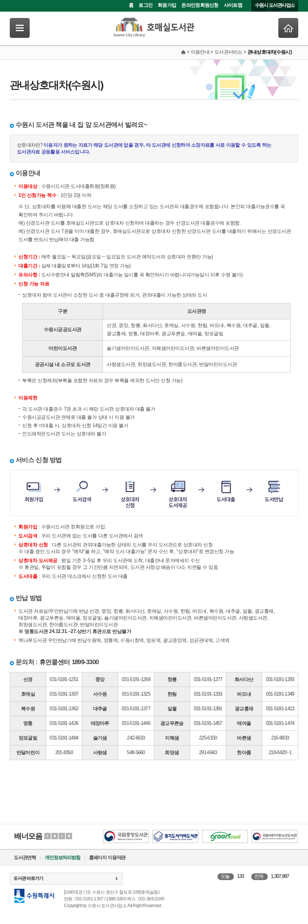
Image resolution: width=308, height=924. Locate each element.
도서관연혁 (25, 857)
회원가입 (167, 5)
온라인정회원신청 (199, 5)
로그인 (145, 5)
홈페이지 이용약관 (107, 857)
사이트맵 (233, 5)
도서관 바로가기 (28, 878)
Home (288, 28)
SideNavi (20, 28)
